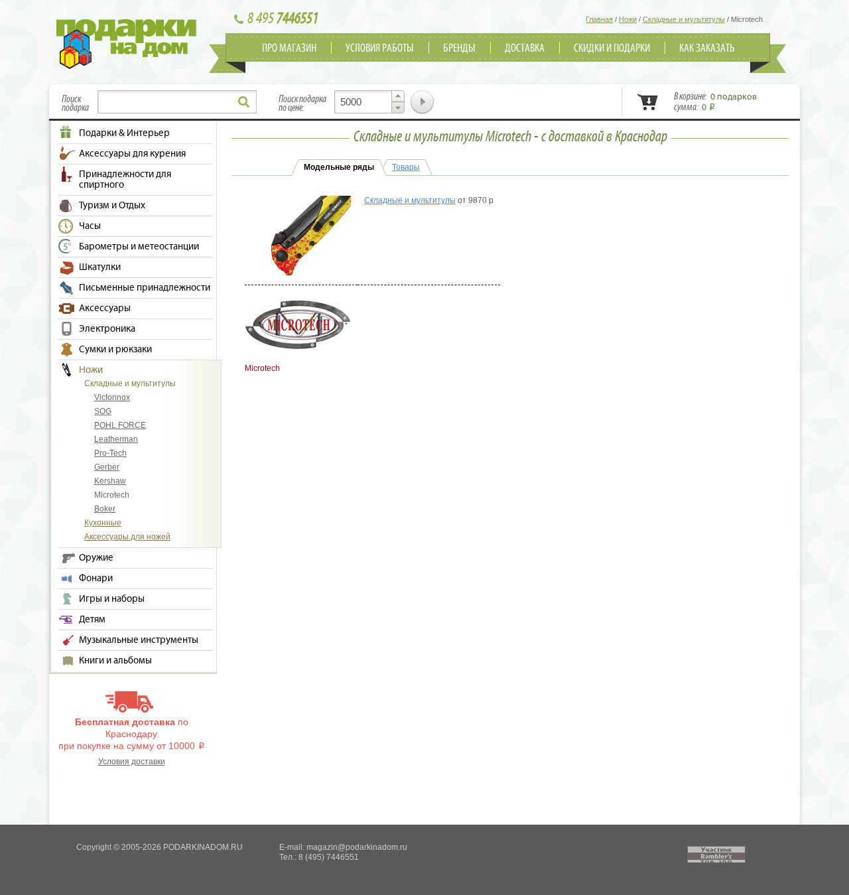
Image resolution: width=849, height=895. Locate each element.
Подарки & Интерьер (124, 133)
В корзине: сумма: (715, 102)
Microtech (111, 495)
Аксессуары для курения (132, 154)
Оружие (96, 558)
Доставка (525, 48)
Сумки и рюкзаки (115, 349)
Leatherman (116, 439)
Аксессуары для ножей (127, 536)
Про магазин (289, 48)
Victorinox (112, 397)
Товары (406, 167)
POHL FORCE (120, 425)
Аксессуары (105, 308)
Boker (104, 509)
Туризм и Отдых (112, 205)
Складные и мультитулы (130, 383)
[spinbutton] (369, 101)
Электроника (107, 329)
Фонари (96, 578)
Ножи (91, 370)
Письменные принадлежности (144, 288)
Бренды (459, 48)
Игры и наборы (112, 599)
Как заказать (707, 48)
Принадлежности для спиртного (125, 179)
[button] (398, 96)
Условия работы (380, 48)
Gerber (106, 467)
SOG (102, 411)
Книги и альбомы (115, 660)
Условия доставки (131, 761)
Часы (90, 226)
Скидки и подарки (612, 48)
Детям (92, 619)
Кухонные (102, 522)
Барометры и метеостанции (139, 246)
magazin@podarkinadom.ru (356, 847)
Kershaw (110, 481)
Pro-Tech (110, 453)
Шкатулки (100, 267)
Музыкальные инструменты (138, 640)
